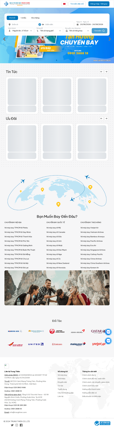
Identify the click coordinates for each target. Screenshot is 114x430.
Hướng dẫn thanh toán (91, 389)
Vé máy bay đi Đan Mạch (56, 250)
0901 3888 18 (16, 391)
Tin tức (60, 386)
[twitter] (12, 425)
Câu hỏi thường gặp (65, 393)
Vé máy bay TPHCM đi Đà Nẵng (17, 254)
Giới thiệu (61, 379)
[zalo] (108, 332)
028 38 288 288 (19, 405)
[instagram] (16, 425)
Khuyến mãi (62, 382)
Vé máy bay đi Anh (54, 241)
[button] (12, 18)
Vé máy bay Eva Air (88, 245)
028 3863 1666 (19, 387)
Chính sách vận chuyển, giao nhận (96, 382)
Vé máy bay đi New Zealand (57, 263)
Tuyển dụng (62, 389)
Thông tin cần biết (89, 371)
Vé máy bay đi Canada (55, 232)
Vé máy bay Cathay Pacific (91, 254)
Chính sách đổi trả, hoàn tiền (93, 379)
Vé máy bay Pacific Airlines (91, 241)
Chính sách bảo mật (90, 386)
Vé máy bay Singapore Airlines (92, 250)
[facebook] (21, 425)
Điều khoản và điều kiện (91, 396)
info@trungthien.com (18, 412)
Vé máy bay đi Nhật (54, 245)
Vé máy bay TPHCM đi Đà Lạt (16, 268)
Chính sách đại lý (89, 375)
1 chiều (23, 18)
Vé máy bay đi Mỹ (53, 228)
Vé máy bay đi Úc (53, 259)
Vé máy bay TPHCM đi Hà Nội (16, 263)
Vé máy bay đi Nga (54, 254)
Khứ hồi (12, 18)
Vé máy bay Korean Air (89, 268)
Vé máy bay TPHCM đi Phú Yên (16, 241)
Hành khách (12, 28)
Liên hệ (60, 396)
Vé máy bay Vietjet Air (89, 228)
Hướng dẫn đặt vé (89, 393)
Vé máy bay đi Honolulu (55, 268)
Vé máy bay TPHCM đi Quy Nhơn (17, 232)
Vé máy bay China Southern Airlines (95, 263)
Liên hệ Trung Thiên (12, 371)
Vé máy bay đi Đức (54, 237)
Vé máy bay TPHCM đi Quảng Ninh (18, 245)
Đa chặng (35, 18)
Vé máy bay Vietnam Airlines (92, 232)
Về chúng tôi (63, 371)
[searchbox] (23, 24)
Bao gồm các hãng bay (73, 28)
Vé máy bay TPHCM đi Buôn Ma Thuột (19, 250)
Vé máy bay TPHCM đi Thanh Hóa (18, 237)
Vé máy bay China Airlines (91, 259)
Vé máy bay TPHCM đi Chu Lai (16, 259)
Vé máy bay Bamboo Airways (92, 237)
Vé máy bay (62, 375)
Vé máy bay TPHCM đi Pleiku (16, 228)
